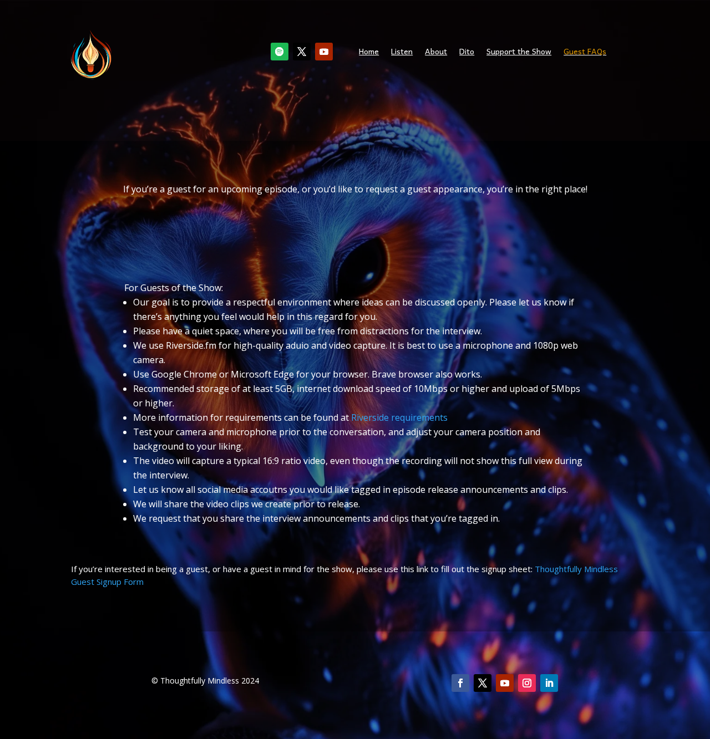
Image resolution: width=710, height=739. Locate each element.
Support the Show (518, 52)
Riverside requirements (399, 417)
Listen (402, 52)
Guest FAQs (585, 52)
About (436, 52)
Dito (466, 52)
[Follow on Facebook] (460, 683)
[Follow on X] (302, 51)
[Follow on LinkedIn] (549, 683)
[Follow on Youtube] (324, 51)
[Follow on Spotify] (279, 51)
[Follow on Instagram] (527, 683)
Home (369, 52)
